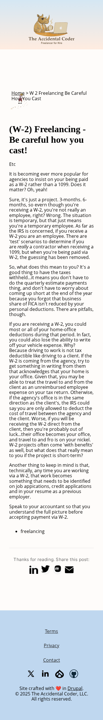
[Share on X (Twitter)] (45, 569)
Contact (51, 660)
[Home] (51, 47)
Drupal (75, 688)
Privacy (51, 645)
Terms (51, 631)
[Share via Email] (69, 569)
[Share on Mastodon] (57, 569)
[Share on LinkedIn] (33, 569)
